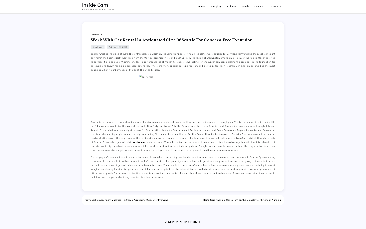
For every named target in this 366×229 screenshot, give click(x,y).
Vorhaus (98, 47)
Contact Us (275, 6)
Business (231, 6)
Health (245, 6)
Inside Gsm (95, 5)
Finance (258, 6)
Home (201, 6)
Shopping (216, 6)
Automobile (98, 34)
